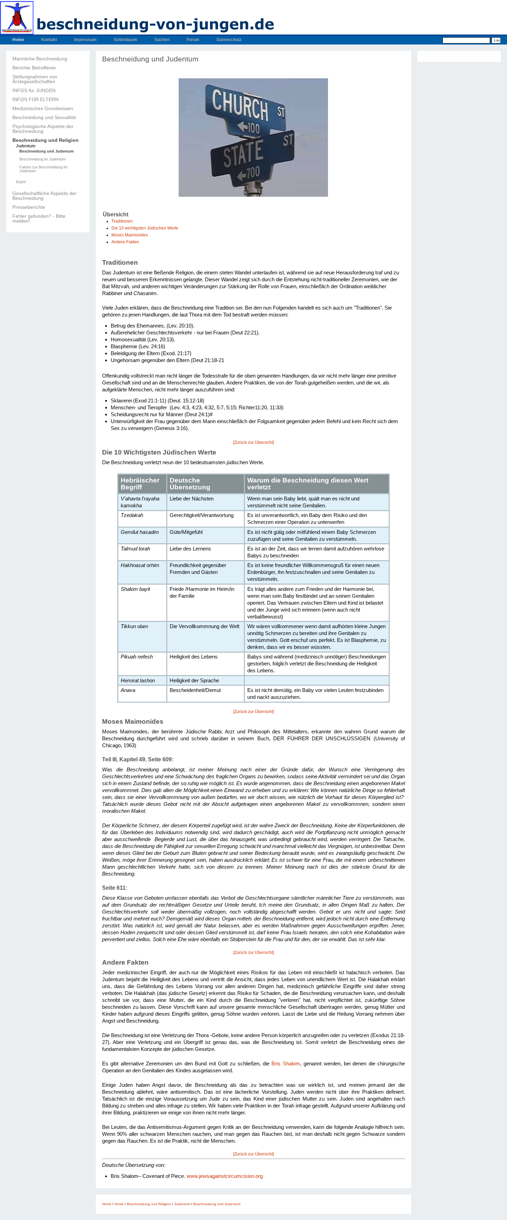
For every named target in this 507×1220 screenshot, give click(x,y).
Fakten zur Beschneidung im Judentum (43, 169)
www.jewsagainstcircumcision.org (225, 1176)
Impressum (85, 39)
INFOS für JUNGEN (34, 90)
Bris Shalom (285, 1063)
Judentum (26, 146)
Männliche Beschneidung (39, 58)
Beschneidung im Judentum (42, 159)
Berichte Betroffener (34, 67)
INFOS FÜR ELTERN (35, 99)
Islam (21, 182)
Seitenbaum (125, 39)
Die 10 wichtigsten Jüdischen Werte (144, 228)
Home (18, 39)
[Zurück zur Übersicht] (253, 442)
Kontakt (49, 39)
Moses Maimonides (129, 235)
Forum (193, 39)
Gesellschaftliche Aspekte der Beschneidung (44, 196)
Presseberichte (28, 207)
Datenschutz (229, 39)
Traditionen (122, 221)
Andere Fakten (125, 242)
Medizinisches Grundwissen (42, 108)
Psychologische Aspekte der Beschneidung (42, 129)
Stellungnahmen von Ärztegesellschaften (34, 79)
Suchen (162, 39)
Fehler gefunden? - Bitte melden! (39, 218)
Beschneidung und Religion (45, 140)
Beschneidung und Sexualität (44, 117)
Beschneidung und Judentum (46, 151)
